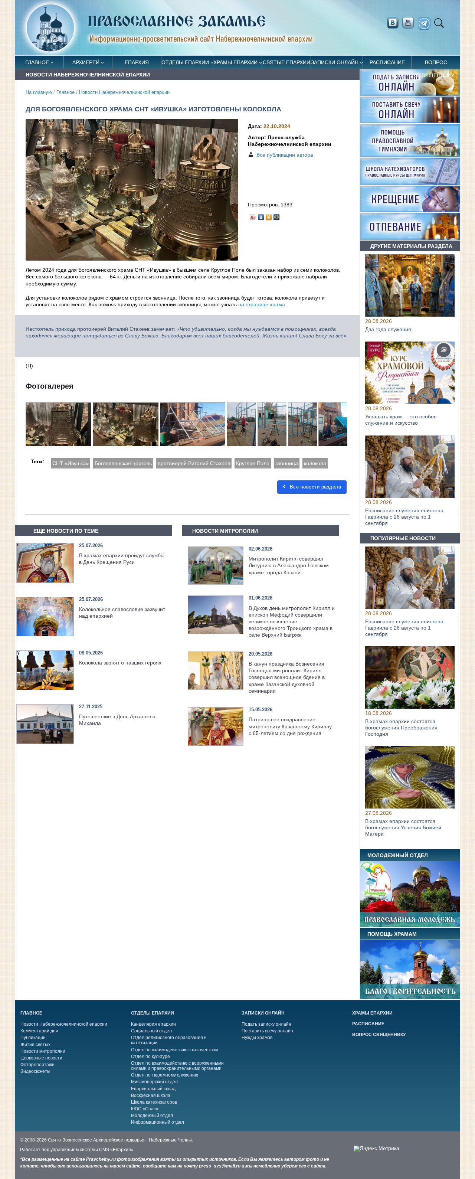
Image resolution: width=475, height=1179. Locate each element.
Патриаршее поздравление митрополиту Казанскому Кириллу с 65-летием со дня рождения (290, 726)
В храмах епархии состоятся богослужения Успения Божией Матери (403, 828)
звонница (286, 463)
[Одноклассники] (269, 215)
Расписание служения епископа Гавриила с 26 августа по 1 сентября (404, 516)
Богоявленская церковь (123, 463)
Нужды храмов (257, 1037)
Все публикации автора (284, 155)
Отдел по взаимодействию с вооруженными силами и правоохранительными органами (177, 1066)
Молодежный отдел (152, 1115)
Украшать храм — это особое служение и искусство (401, 420)
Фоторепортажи (37, 1064)
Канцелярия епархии (153, 1024)
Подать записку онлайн (266, 1024)
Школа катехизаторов (154, 1102)
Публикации (33, 1037)
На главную (39, 92)
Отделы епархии (185, 62)
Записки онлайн (334, 62)
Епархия (137, 62)
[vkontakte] (392, 23)
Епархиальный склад (153, 1088)
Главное (37, 62)
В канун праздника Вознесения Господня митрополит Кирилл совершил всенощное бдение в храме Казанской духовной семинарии (287, 677)
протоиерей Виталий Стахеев (194, 463)
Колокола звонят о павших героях (120, 663)
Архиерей (85, 62)
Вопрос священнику (436, 64)
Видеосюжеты (35, 1071)
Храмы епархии (235, 62)
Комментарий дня (39, 1030)
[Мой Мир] (277, 215)
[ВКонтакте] (261, 215)
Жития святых (35, 1044)
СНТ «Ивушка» (70, 463)
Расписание (387, 62)
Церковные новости (41, 1058)
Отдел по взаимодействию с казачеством (174, 1049)
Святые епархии (286, 62)
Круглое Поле (252, 463)
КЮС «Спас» (144, 1108)
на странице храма (261, 304)
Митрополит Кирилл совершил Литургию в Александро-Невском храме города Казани (289, 565)
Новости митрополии (42, 1051)
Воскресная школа (150, 1095)
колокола (315, 463)
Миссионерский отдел (154, 1081)
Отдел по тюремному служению (164, 1075)
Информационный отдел (157, 1122)
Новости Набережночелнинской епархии (124, 92)
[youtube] (410, 23)
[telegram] (426, 24)
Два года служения (388, 329)
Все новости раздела (314, 487)
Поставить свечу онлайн (267, 1030)
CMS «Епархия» (116, 1149)
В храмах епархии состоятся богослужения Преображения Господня (401, 727)
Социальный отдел (151, 1030)
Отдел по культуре (150, 1056)
